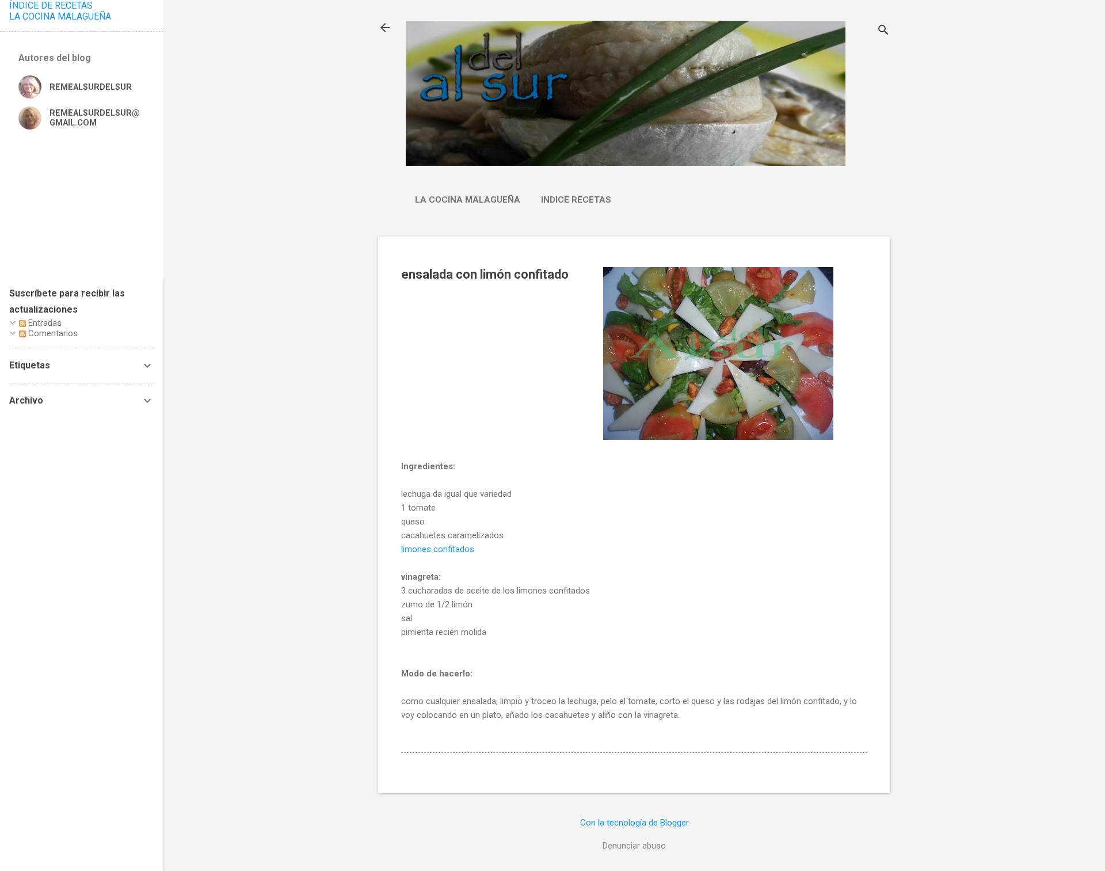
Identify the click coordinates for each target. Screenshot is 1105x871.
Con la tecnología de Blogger (634, 822)
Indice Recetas (576, 200)
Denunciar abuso (634, 845)
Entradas (44, 323)
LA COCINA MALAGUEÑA (60, 16)
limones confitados (437, 549)
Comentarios (52, 333)
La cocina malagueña (467, 200)
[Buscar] (883, 31)
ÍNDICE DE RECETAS (51, 5)
